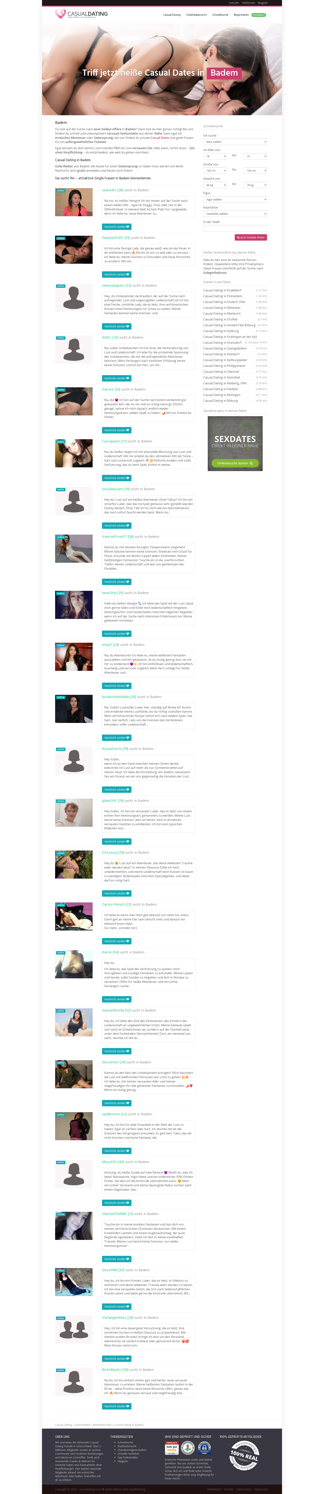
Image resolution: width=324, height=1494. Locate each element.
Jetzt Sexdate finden (252, 237)
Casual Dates (160, 138)
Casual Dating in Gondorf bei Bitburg (235, 325)
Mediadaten (214, 1489)
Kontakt (229, 1489)
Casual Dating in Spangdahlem (235, 348)
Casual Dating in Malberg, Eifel (235, 383)
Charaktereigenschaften (132, 1450)
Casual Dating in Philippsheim (235, 366)
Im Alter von (211, 150)
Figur (207, 193)
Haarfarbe (210, 207)
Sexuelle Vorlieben (129, 1453)
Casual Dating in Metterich (235, 313)
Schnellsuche (220, 15)
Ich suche (209, 135)
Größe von (210, 164)
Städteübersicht (196, 15)
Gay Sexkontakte (128, 1457)
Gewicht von (211, 179)
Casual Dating (172, 15)
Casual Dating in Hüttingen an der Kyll (235, 337)
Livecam (234, 2)
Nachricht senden (115, 226)
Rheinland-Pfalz (102, 1425)
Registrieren (249, 15)
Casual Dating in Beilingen (235, 395)
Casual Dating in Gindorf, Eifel (235, 302)
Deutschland (82, 1425)
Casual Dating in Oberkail (235, 372)
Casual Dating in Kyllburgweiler (235, 360)
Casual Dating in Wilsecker (235, 308)
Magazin (263, 2)
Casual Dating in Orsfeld (235, 319)
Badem (143, 190)
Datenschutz (244, 1489)
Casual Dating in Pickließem (235, 296)
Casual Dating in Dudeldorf (235, 290)
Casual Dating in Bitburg (235, 401)
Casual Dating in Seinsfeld (235, 377)
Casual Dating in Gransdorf (229, 342)
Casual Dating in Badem (129, 1425)
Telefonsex (248, 2)
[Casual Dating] (81, 15)
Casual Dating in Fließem (235, 389)
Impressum (261, 1489)
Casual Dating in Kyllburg (235, 331)
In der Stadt (211, 222)
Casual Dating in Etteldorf (235, 354)
